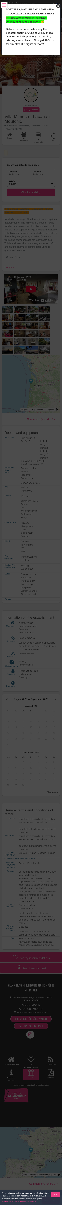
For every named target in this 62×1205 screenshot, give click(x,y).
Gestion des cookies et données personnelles (19, 1202)
